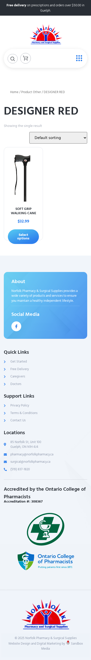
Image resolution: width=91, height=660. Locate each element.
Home (14, 92)
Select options (23, 236)
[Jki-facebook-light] (16, 326)
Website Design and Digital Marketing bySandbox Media (45, 646)
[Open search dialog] (13, 58)
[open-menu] (78, 58)
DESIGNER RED (41, 111)
